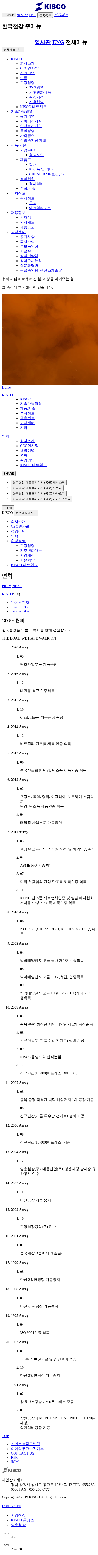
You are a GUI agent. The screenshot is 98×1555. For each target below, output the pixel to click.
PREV (6, 586)
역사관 (43, 42)
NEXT (17, 586)
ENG (58, 42)
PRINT (8, 508)
